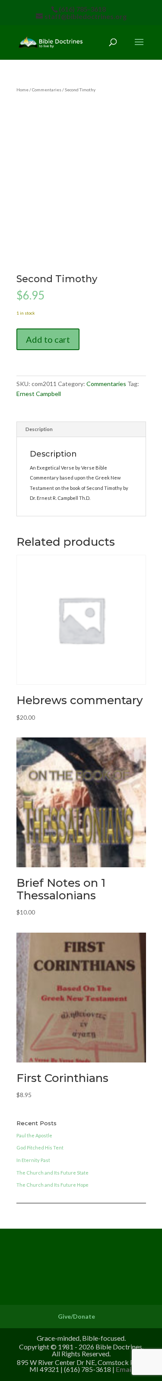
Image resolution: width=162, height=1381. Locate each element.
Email (124, 1369)
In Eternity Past (33, 1160)
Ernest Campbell (38, 393)
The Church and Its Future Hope (52, 1185)
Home (22, 89)
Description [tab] (39, 429)
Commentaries (46, 89)
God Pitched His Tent (40, 1147)
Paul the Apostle (34, 1135)
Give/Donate (76, 1316)
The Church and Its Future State (52, 1172)
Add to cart (48, 339)
